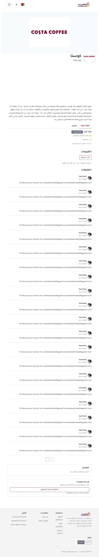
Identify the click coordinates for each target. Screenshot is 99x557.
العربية (81, 542)
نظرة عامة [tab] (85, 126)
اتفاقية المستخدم (19, 517)
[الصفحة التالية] (47, 459)
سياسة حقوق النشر (18, 525)
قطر (87, 136)
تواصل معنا (43, 521)
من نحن (45, 517)
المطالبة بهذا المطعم (49, 490)
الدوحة (82, 136)
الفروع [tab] (74, 126)
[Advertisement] (49, 85)
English (87, 542)
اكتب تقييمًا (85, 158)
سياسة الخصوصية (18, 521)
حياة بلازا (76, 136)
